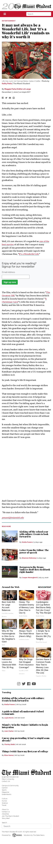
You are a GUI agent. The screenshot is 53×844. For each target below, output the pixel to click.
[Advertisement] (26, 469)
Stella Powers (27, 542)
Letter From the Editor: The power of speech (34, 551)
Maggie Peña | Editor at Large (17, 89)
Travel (4, 805)
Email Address (8, 272)
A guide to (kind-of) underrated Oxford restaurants (23, 712)
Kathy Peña (7, 84)
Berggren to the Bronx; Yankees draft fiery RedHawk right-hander (34, 569)
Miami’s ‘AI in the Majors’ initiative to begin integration (25, 726)
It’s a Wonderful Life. (29, 254)
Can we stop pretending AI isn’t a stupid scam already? (25, 739)
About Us (5, 809)
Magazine (5, 792)
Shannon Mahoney (29, 558)
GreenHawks (6, 794)
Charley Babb (9, 744)
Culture (4, 799)
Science (5, 803)
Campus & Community (10, 785)
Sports (4, 790)
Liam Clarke (8, 731)
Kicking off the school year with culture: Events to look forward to (33, 534)
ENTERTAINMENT (9, 21)
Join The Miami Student (10, 816)
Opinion (5, 788)
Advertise (5, 814)
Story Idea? (6, 818)
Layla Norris (9, 718)
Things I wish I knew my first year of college (25, 751)
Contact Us (6, 812)
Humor (4, 801)
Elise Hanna (8, 755)
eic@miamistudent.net (10, 777)
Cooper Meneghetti (29, 577)
